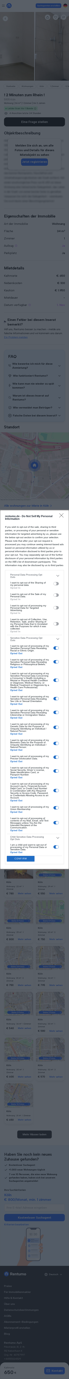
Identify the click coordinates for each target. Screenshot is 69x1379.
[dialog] (34, 689)
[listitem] (34, 576)
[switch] (56, 583)
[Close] (62, 516)
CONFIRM (21, 858)
